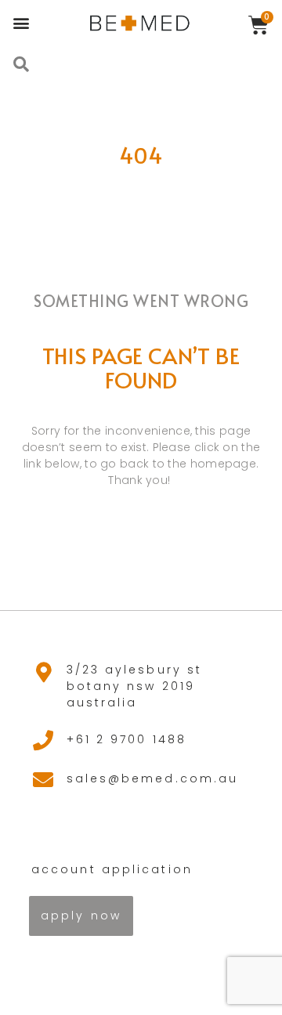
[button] (21, 22)
